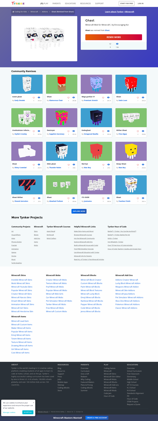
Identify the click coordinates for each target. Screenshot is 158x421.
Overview (84, 368)
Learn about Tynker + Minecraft (119, 11)
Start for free (126, 3)
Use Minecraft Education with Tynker (86, 252)
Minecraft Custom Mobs (56, 311)
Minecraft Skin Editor (112, 376)
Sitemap (61, 385)
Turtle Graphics (16, 263)
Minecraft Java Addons (125, 294)
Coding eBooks (64, 387)
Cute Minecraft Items (20, 352)
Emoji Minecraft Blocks (90, 297)
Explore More (79, 211)
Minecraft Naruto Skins (21, 297)
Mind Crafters (51, 238)
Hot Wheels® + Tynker (115, 242)
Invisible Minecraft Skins (21, 280)
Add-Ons (37, 238)
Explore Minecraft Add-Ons (83, 242)
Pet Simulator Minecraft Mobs (59, 301)
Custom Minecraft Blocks (91, 283)
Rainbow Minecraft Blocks (92, 301)
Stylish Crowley (21, 134)
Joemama (88, 201)
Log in (140, 3)
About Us (61, 371)
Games (13, 252)
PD (128, 396)
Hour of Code (109, 396)
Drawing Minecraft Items (22, 345)
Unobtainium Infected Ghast (21, 130)
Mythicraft (50, 235)
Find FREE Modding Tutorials (84, 249)
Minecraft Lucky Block (90, 294)
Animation (15, 249)
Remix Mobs (114, 37)
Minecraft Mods (110, 390)
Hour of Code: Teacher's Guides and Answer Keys (124, 249)
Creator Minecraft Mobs (56, 280)
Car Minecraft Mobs (54, 297)
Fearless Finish (124, 201)
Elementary (131, 376)
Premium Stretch (91, 100)
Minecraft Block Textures (91, 290)
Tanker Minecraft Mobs (56, 304)
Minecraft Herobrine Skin (22, 311)
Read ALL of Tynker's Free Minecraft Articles (89, 259)
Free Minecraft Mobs (55, 308)
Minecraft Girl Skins (19, 308)
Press (60, 376)
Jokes (13, 238)
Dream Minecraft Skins (21, 301)
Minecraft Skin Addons (125, 290)
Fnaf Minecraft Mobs (55, 286)
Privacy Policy (43, 412)
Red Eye (85, 164)
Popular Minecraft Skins (21, 290)
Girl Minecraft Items (20, 349)
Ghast (107, 30)
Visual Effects (15, 235)
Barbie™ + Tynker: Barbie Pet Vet (119, 235)
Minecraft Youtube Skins (21, 286)
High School (131, 382)
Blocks (36, 235)
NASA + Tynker (113, 238)
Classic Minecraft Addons (126, 308)
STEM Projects (132, 401)
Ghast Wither (17, 197)
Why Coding (85, 379)
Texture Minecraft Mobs (56, 283)
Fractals (14, 245)
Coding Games (109, 368)
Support (61, 374)
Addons (45, 12)
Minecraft (34, 12)
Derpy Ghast (121, 164)
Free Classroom (133, 374)
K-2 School (131, 387)
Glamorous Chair (56, 100)
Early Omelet (20, 100)
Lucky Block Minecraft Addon (127, 283)
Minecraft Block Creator (91, 280)
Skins (36, 231)
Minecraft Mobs (110, 379)
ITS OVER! (85, 197)
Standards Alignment (135, 393)
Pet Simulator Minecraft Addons (129, 297)
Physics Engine (16, 242)
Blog (59, 368)
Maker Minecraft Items (21, 328)
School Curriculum (134, 371)
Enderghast (86, 130)
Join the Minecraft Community (84, 238)
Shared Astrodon (21, 201)
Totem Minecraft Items (21, 338)
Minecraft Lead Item (20, 321)
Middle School (132, 379)
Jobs (59, 379)
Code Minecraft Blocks (90, 308)
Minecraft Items (110, 387)
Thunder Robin (55, 167)
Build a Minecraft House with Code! (86, 245)
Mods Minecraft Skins (20, 283)
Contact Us (79, 412)
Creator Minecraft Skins (21, 294)
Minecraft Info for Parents (83, 256)
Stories (13, 256)
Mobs (36, 245)
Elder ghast (51, 164)
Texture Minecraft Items (21, 342)
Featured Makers (87, 382)
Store (60, 390)
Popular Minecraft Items (21, 331)
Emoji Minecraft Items (20, 335)
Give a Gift (85, 374)
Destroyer (51, 130)
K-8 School (131, 390)
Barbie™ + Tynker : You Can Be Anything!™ (122, 231)
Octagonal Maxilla (91, 134)
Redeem (84, 376)
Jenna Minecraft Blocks (90, 311)
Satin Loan (123, 100)
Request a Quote (133, 404)
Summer (84, 390)
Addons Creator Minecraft (126, 280)
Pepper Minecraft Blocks (91, 304)
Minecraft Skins (110, 374)
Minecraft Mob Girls (54, 294)
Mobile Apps (63, 382)
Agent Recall (51, 231)
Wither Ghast (121, 130)
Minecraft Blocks (110, 382)
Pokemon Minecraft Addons (127, 304)
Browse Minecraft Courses (83, 235)
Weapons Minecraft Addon (127, 286)
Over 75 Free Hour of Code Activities (120, 245)
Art (12, 231)
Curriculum (85, 371)
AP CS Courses (132, 385)
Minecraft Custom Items (21, 324)
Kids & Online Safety (58, 412)
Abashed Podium (56, 201)
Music (13, 259)
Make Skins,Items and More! (83, 231)
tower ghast (17, 97)
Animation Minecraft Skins (22, 304)
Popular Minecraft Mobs (56, 290)
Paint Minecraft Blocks (90, 286)
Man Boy (87, 167)
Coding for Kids (21, 12)
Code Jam (107, 393)
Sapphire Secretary (56, 134)
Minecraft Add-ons (111, 385)
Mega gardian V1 (88, 97)
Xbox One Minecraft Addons (127, 301)
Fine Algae (123, 134)
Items (36, 242)
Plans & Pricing (87, 385)
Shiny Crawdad (20, 167)
